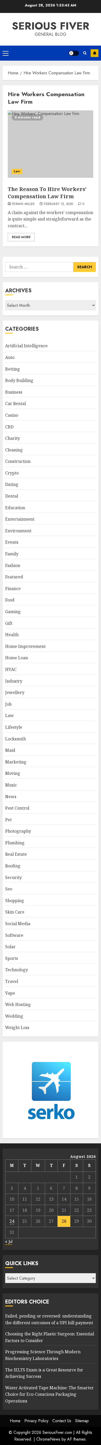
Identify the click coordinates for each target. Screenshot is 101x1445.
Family (11, 554)
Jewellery (14, 692)
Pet (8, 820)
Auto (10, 357)
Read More (21, 237)
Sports (11, 958)
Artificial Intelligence (26, 346)
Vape (10, 993)
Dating (11, 484)
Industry (13, 681)
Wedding (14, 1016)
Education (15, 508)
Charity (12, 438)
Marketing (15, 762)
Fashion (12, 565)
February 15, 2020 (58, 204)
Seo (8, 889)
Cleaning (14, 450)
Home (15, 1421)
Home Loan (16, 658)
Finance (13, 588)
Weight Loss (17, 1027)
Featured (14, 577)
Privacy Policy (36, 1421)
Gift (8, 623)
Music (11, 785)
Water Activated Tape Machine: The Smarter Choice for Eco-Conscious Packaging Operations (49, 1394)
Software (14, 935)
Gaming (13, 611)
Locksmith (15, 739)
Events (11, 542)
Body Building (19, 380)
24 (12, 1221)
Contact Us (61, 1421)
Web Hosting (18, 1004)
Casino (11, 415)
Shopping (14, 900)
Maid (10, 750)
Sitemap (82, 1421)
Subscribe (94, 53)
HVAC (11, 669)
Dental (11, 496)
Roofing (12, 866)
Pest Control (17, 808)
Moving (12, 773)
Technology (16, 970)
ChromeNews (48, 1439)
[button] (6, 53)
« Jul (8, 1241)
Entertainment (19, 519)
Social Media (17, 923)
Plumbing (15, 843)
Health (12, 635)
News (10, 796)
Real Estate (16, 854)
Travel (11, 981)
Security (13, 877)
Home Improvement (25, 646)
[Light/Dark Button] (74, 53)
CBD (9, 427)
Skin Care (14, 912)
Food (10, 600)
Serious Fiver (50, 25)
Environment (18, 531)
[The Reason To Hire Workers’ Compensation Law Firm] (50, 144)
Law (17, 171)
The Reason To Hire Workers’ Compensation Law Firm (47, 193)
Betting (12, 369)
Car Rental (15, 403)
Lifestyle (13, 727)
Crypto (12, 473)
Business (13, 392)
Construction (18, 461)
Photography (18, 831)
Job (8, 704)
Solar (10, 947)
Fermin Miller (23, 204)
